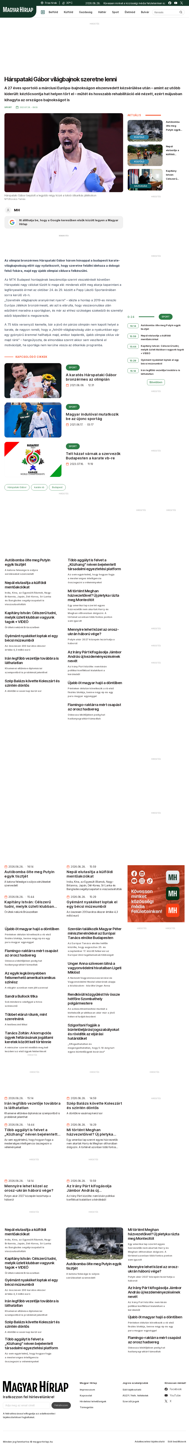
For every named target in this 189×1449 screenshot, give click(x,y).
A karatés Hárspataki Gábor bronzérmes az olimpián (91, 377)
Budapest (57, 487)
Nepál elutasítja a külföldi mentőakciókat (174, 152)
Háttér (102, 12)
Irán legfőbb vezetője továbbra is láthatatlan (160, 372)
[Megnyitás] (43, 12)
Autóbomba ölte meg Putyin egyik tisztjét (173, 127)
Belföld (53, 12)
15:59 (133, 336)
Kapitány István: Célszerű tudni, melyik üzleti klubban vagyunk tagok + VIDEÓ (174, 182)
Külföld (68, 12)
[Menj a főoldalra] (18, 9)
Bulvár (145, 12)
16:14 (133, 325)
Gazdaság (85, 12)
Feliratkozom (61, 1405)
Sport (115, 12)
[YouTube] (175, 2)
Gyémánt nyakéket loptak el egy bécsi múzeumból (160, 361)
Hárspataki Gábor (17, 487)
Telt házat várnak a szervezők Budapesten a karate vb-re (93, 455)
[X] (181, 2)
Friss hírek (51, 2)
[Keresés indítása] (180, 12)
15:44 (133, 346)
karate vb (39, 487)
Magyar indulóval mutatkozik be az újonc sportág (92, 416)
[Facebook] (169, 2)
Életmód (130, 12)
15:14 (133, 370)
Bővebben (156, 382)
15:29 (133, 360)
